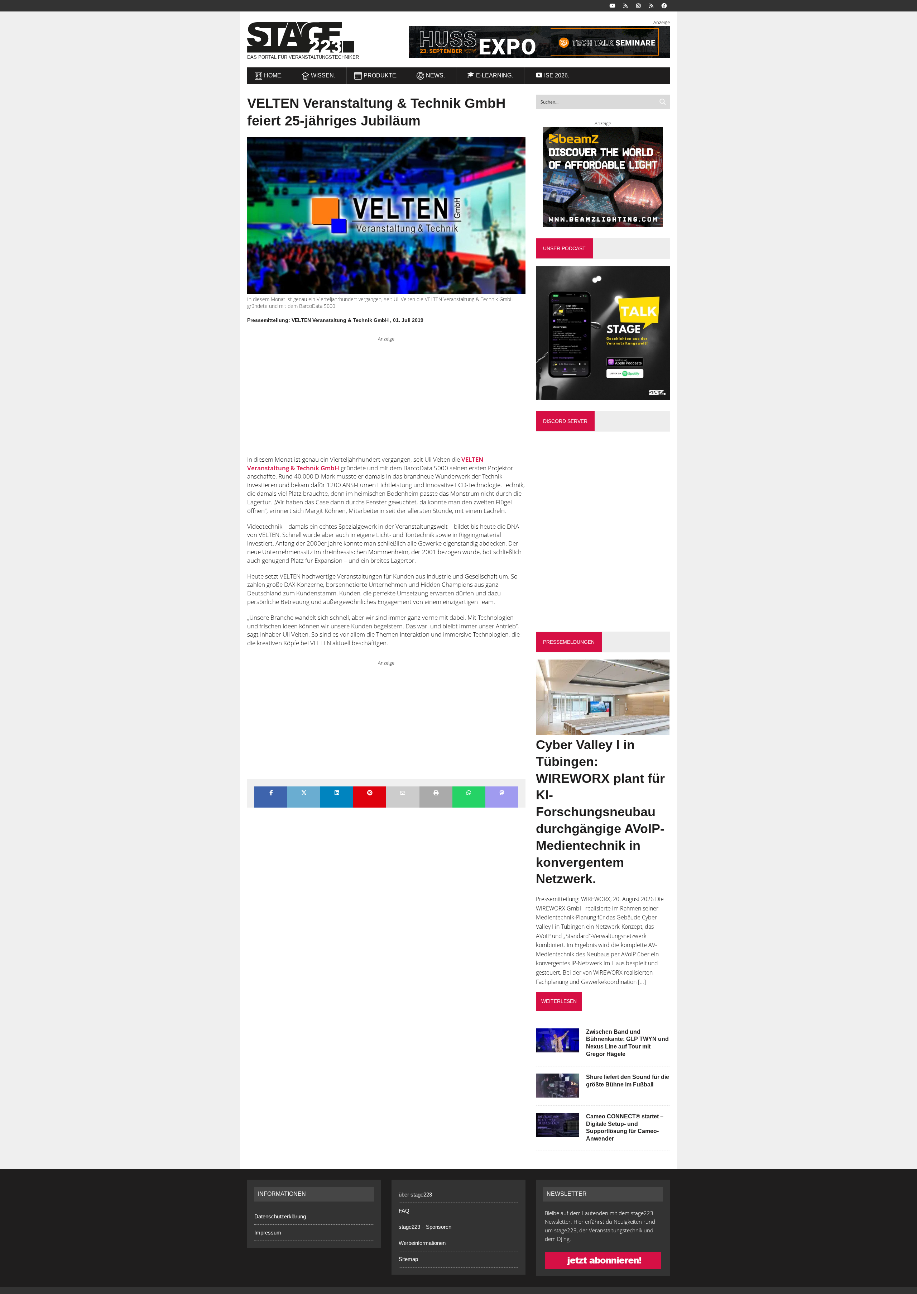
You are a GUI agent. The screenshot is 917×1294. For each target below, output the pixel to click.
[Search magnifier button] (662, 101)
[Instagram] (638, 5)
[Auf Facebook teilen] (270, 793)
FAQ (404, 1211)
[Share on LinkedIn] (336, 793)
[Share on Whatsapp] (468, 793)
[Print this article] (435, 793)
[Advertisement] (386, 392)
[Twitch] (651, 5)
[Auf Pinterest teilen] (369, 793)
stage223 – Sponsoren (425, 1227)
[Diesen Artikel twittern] (303, 793)
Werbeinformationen (422, 1243)
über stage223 (415, 1194)
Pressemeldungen (569, 642)
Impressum (267, 1232)
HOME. (273, 75)
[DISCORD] (625, 5)
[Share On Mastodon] (501, 793)
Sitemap (408, 1259)
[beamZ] (603, 177)
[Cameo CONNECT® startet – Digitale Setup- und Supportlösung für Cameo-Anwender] (557, 1132)
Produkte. (381, 75)
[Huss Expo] (531, 42)
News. (435, 75)
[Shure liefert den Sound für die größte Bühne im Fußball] (557, 1092)
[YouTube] (612, 5)
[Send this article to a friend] (402, 793)
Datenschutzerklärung (280, 1216)
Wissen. (323, 75)
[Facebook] (664, 5)
